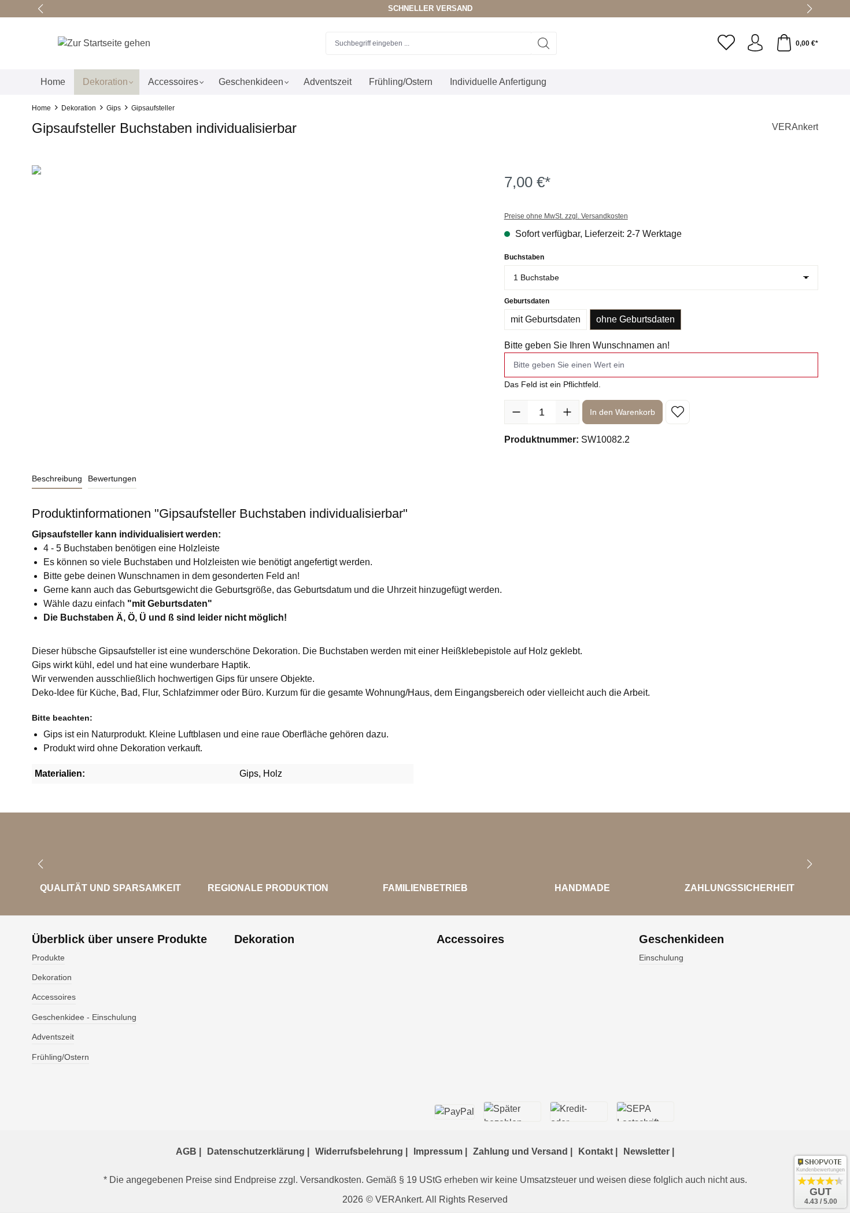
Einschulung (661, 957)
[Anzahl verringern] (516, 412)
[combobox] (428, 43)
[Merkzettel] (726, 43)
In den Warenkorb (622, 412)
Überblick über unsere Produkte (119, 939)
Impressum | (440, 1151)
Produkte (48, 957)
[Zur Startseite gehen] (104, 43)
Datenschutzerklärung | (258, 1151)
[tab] (57, 479)
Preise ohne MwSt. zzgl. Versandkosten (566, 216)
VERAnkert (795, 127)
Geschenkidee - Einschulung (84, 1017)
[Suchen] (544, 43)
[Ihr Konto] (755, 43)
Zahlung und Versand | (522, 1151)
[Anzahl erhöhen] (567, 412)
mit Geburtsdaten (546, 319)
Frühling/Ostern (60, 1057)
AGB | (188, 1151)
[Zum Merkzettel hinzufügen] (677, 412)
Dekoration (52, 977)
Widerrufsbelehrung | (361, 1151)
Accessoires (54, 996)
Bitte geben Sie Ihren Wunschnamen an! (587, 345)
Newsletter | (648, 1151)
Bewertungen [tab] (112, 478)
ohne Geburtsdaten (635, 319)
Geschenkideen (681, 939)
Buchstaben (524, 257)
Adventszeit (53, 1036)
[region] (256, 289)
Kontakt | (598, 1151)
